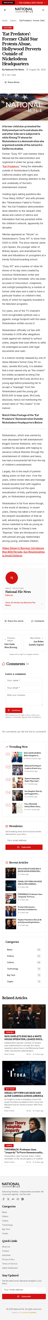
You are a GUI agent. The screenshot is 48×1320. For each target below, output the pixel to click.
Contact (5, 1251)
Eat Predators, (11, 166)
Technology (7, 1225)
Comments (39, 621)
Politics (5, 1216)
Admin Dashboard (10, 1268)
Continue (16, 710)
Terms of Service (9, 1264)
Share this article (15, 621)
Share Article (13, 82)
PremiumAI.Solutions (28, 1312)
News (4, 1212)
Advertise (6, 1255)
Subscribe (26, 847)
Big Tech (6, 1229)
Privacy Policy (8, 1259)
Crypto (5, 1233)
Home (4, 20)
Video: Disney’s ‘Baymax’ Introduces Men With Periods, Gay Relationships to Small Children (23, 552)
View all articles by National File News (24, 603)
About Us (6, 1247)
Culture (13, 20)
